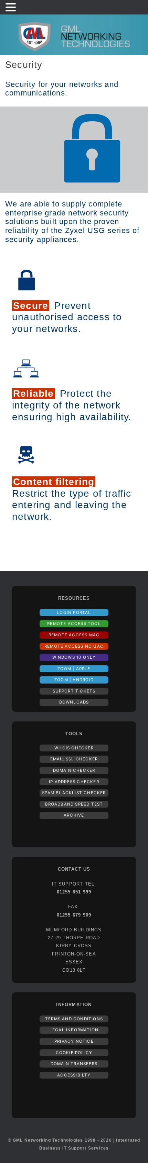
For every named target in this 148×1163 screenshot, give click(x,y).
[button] (12, 7)
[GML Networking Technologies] (74, 34)
